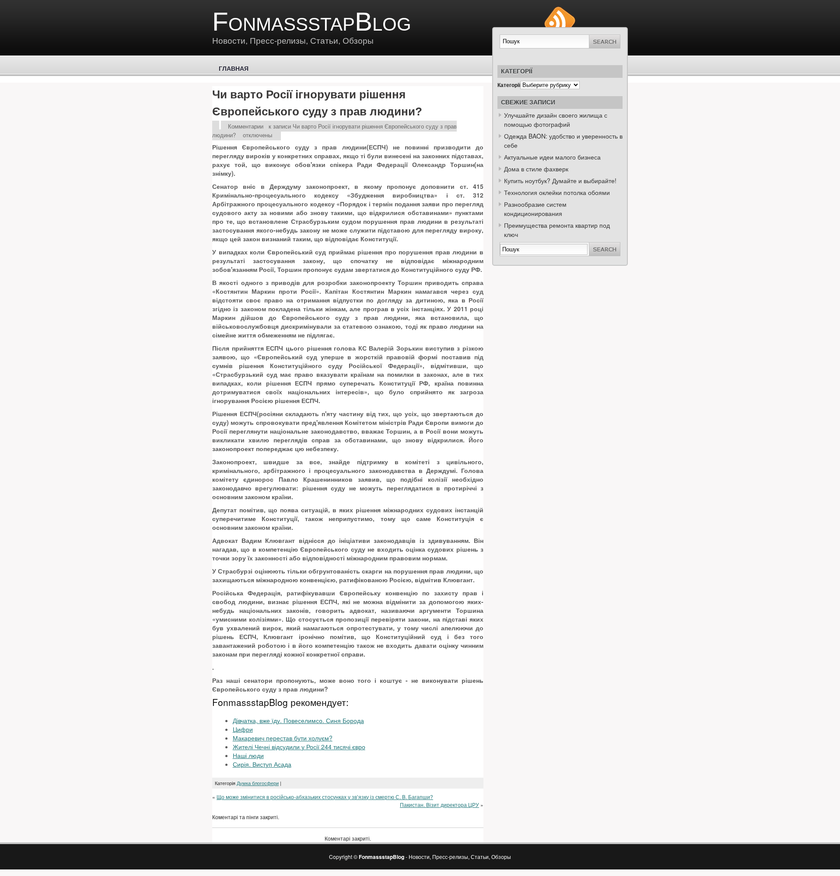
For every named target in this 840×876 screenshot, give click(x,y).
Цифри (243, 729)
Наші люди (248, 755)
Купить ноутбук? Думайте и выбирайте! (560, 180)
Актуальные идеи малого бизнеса (552, 157)
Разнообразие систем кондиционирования (535, 209)
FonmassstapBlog (311, 21)
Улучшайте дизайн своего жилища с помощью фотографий (555, 120)
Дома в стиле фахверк (536, 168)
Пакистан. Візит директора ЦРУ (439, 804)
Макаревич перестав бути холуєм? (282, 737)
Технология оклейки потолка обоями (557, 192)
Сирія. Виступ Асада (262, 764)
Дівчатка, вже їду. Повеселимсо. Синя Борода (298, 720)
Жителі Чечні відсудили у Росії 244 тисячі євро (299, 746)
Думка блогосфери (258, 782)
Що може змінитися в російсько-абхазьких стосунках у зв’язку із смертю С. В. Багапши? (325, 796)
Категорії (508, 85)
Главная (233, 68)
